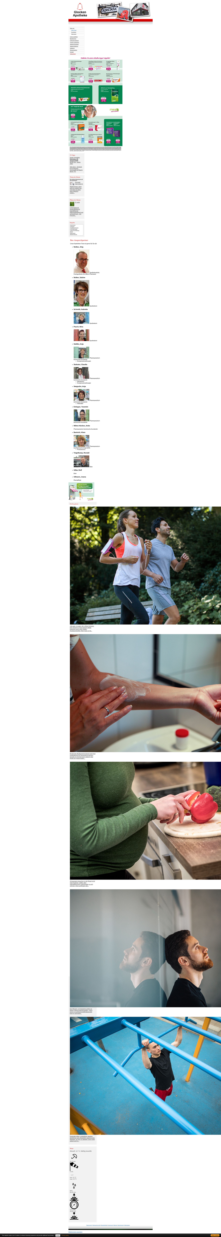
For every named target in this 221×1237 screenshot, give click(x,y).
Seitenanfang (127, 1225)
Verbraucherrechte (96, 1225)
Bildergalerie (73, 34)
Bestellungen (73, 38)
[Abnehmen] (76, 225)
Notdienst (72, 48)
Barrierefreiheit (104, 1225)
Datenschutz (89, 1225)
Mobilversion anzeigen (75, 1232)
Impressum (110, 1225)
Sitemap (115, 1225)
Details (58, 1235)
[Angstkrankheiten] (76, 228)
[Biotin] (76, 232)
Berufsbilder (73, 32)
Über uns (72, 28)
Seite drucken (121, 1225)
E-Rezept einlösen (74, 40)
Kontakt (72, 52)
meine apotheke (74, 36)
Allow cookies (215, 1235)
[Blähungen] (76, 233)
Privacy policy (65, 1235)
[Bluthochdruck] (76, 234)
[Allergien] (76, 226)
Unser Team (73, 30)
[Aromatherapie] (76, 229)
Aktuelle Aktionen (74, 46)
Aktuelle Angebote (74, 44)
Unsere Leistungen (74, 42)
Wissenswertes (73, 50)
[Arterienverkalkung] (76, 230)
